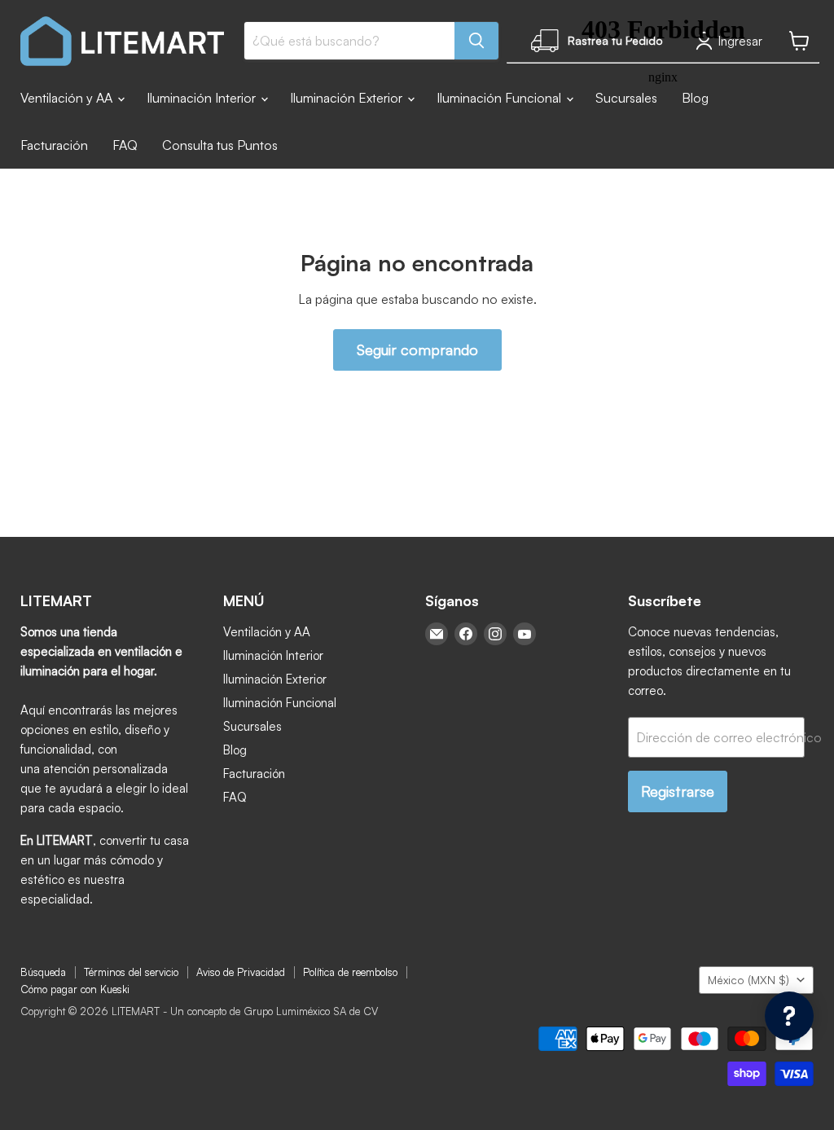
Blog (235, 750)
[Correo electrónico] (436, 633)
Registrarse (677, 791)
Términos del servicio (131, 971)
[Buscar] (476, 40)
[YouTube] (524, 633)
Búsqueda (43, 971)
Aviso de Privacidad (240, 971)
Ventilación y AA (68, 98)
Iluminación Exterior (348, 98)
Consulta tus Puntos (220, 145)
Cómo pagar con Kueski (74, 989)
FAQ (125, 145)
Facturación (54, 145)
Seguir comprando (417, 349)
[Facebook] (465, 633)
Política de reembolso (350, 971)
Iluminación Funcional (279, 702)
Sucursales (252, 726)
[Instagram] (495, 633)
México (748, 980)
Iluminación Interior (203, 98)
